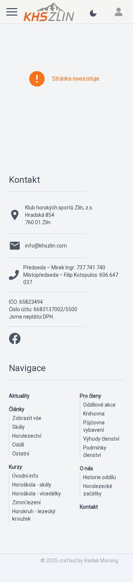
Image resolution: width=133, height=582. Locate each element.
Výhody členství (101, 439)
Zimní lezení (26, 502)
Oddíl (18, 445)
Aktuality (19, 396)
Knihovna (94, 414)
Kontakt (24, 180)
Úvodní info (25, 476)
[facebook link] (15, 338)
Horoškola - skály (31, 485)
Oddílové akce (99, 405)
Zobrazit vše (26, 418)
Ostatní (20, 454)
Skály (18, 427)
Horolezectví (26, 436)
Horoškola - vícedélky (36, 494)
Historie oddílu (99, 477)
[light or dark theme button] (93, 16)
